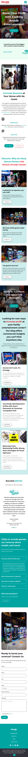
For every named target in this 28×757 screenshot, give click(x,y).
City (2, 679)
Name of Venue (5, 692)
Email (2, 672)
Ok (14, 755)
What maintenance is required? (11, 576)
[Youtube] (17, 745)
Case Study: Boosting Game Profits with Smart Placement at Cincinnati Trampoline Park (14, 407)
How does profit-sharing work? (10, 559)
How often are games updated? (11, 581)
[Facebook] (10, 745)
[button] (25, 2)
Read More (7, 382)
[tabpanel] (14, 508)
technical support (6, 112)
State (2, 685)
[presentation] (12, 527)
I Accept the (7, 713)
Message (3, 698)
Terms (10, 713)
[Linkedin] (15, 745)
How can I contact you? (8, 586)
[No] (25, 753)
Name (2, 666)
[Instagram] (13, 745)
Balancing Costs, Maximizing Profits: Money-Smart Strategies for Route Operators (14, 449)
